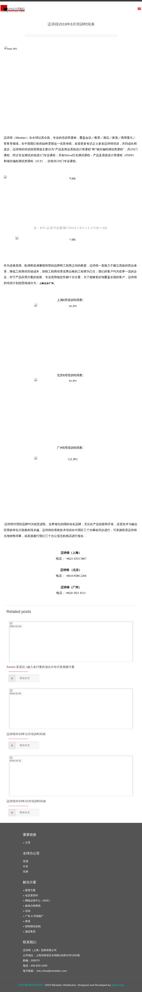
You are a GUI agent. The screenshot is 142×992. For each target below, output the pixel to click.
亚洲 (25, 861)
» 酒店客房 (29, 931)
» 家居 (26, 921)
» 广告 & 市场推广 (33, 916)
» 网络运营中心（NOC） (37, 900)
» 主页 (26, 842)
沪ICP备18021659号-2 (31, 985)
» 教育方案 (29, 890)
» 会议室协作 (30, 895)
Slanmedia (117, 985)
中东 (25, 866)
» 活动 (26, 910)
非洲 (25, 871)
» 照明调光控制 (32, 926)
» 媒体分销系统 (32, 905)
